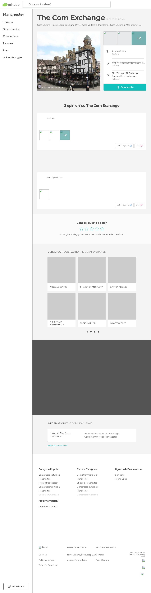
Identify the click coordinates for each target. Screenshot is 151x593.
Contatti (100, 555)
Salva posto (127, 87)
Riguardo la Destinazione (128, 469)
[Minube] (11, 5)
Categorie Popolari (49, 469)
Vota (124, 19)
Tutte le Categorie (87, 469)
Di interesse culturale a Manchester (49, 477)
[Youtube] (143, 548)
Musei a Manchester (48, 483)
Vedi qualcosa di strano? (57, 445)
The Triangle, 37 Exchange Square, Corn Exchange (125, 74)
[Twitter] (135, 548)
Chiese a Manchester (87, 483)
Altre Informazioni (48, 500)
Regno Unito (121, 479)
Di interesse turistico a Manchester (49, 489)
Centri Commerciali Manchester (100, 437)
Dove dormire (11, 29)
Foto (6, 50)
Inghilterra (119, 475)
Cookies (43, 555)
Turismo (8, 22)
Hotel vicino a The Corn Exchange (102, 433)
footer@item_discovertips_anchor (83, 555)
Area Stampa (102, 560)
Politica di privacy (47, 560)
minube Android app (77, 560)
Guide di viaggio (12, 57)
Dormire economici (48, 506)
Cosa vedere (10, 36)
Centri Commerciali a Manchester (87, 477)
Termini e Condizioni (48, 565)
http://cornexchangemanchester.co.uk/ (128, 62)
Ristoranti (8, 43)
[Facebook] (131, 548)
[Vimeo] (139, 548)
